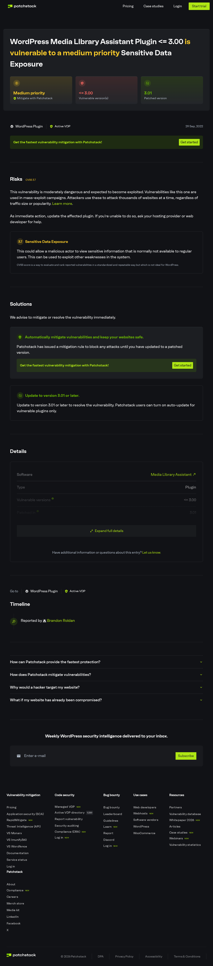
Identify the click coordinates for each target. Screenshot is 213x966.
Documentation (18, 853)
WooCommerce (144, 833)
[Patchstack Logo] (22, 6)
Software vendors (146, 820)
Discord (109, 840)
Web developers (145, 807)
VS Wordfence (17, 846)
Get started (189, 142)
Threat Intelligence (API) (24, 826)
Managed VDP (67, 807)
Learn (110, 827)
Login (177, 6)
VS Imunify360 (17, 840)
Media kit (13, 910)
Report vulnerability (69, 819)
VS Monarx (15, 833)
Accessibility (153, 956)
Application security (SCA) (26, 814)
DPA (100, 956)
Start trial (199, 6)
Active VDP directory (73, 812)
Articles (175, 826)
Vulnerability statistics (185, 845)
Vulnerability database (185, 814)
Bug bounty (111, 807)
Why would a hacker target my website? (44, 687)
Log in (11, 866)
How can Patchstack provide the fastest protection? (55, 662)
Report (108, 833)
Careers (13, 897)
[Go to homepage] (21, 956)
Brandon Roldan (61, 620)
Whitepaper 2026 (184, 820)
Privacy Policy (124, 956)
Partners (176, 807)
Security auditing (67, 825)
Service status (17, 860)
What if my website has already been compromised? (56, 700)
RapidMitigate (19, 820)
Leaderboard (113, 814)
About (11, 884)
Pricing (128, 6)
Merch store (16, 903)
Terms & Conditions (187, 956)
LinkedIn (13, 917)
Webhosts (143, 813)
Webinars (179, 838)
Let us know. (151, 552)
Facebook (14, 923)
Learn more (62, 203)
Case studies (153, 6)
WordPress (141, 826)
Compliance (18, 890)
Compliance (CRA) (70, 832)
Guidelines (111, 821)
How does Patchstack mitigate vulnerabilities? (50, 674)
